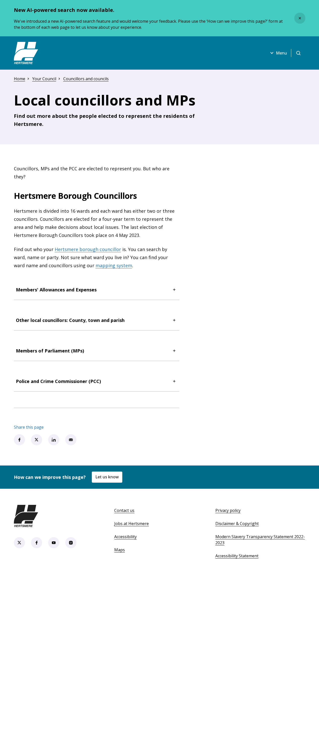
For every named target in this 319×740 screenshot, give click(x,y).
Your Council (44, 78)
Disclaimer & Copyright (237, 523)
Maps (119, 550)
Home (19, 78)
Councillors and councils (86, 78)
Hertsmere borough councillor (88, 249)
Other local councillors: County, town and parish (70, 320)
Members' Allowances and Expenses (56, 290)
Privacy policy (228, 510)
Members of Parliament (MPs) (50, 351)
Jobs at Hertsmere (131, 523)
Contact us (124, 510)
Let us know (107, 477)
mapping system (114, 265)
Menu (281, 53)
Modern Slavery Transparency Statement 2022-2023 (260, 539)
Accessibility (125, 536)
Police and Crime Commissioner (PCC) (58, 381)
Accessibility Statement (236, 556)
